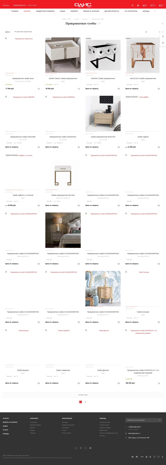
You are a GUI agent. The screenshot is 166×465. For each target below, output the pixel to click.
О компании (33, 422)
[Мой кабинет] (138, 6)
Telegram (80, 448)
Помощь (103, 418)
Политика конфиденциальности (109, 433)
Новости (32, 427)
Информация (67, 418)
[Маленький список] (146, 32)
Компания (34, 418)
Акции (5, 426)
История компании (35, 425)
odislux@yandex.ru (134, 433)
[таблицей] (162, 32)
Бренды (6, 434)
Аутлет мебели (66, 433)
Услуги (5, 430)
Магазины (65, 422)
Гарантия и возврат (105, 427)
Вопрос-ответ (103, 430)
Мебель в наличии (10, 422)
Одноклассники (85, 448)
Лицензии (33, 433)
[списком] (159, 32)
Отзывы (32, 430)
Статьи (64, 430)
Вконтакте (76, 448)
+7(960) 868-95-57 (19, 5)
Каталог (6, 418)
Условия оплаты (104, 425)
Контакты (102, 435)
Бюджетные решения (68, 425)
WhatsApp (90, 448)
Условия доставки (105, 422)
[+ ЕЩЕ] (155, 11)
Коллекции (65, 427)
